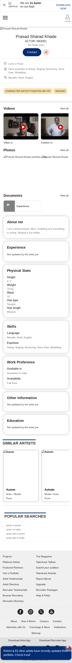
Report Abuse (43, 578)
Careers (44, 621)
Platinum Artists (11, 562)
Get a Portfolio (11, 573)
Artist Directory (11, 584)
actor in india (13, 529)
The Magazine (44, 556)
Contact (57, 621)
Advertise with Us (15, 627)
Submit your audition (47, 567)
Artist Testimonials (13, 578)
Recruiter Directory (13, 601)
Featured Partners (13, 567)
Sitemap (36, 633)
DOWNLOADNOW (63, 7)
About (13, 621)
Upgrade (41, 584)
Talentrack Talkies (46, 562)
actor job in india (15, 537)
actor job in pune (15, 533)
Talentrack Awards (46, 573)
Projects (7, 556)
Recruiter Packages (47, 589)
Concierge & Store (40, 627)
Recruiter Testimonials (15, 589)
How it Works (28, 621)
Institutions (60, 627)
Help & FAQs (43, 595)
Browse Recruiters (13, 595)
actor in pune (13, 525)
